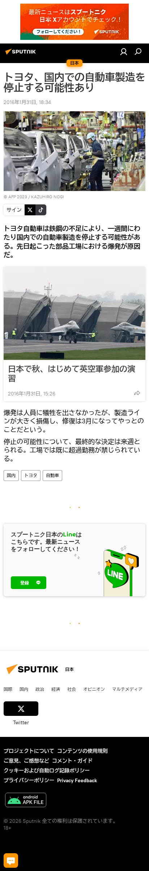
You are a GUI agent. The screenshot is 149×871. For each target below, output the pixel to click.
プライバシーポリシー (29, 780)
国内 (11, 475)
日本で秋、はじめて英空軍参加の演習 (71, 373)
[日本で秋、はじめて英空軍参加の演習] (74, 313)
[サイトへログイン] (123, 51)
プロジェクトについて (29, 751)
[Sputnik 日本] (22, 54)
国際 (8, 689)
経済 (55, 689)
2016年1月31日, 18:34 (27, 102)
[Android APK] (25, 801)
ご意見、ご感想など (26, 761)
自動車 (52, 475)
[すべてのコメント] (11, 860)
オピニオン (94, 689)
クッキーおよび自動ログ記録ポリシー (47, 770)
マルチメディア (127, 689)
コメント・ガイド (72, 761)
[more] (137, 393)
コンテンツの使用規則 (82, 751)
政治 (39, 689)
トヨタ (30, 475)
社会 (71, 689)
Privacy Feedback (77, 780)
